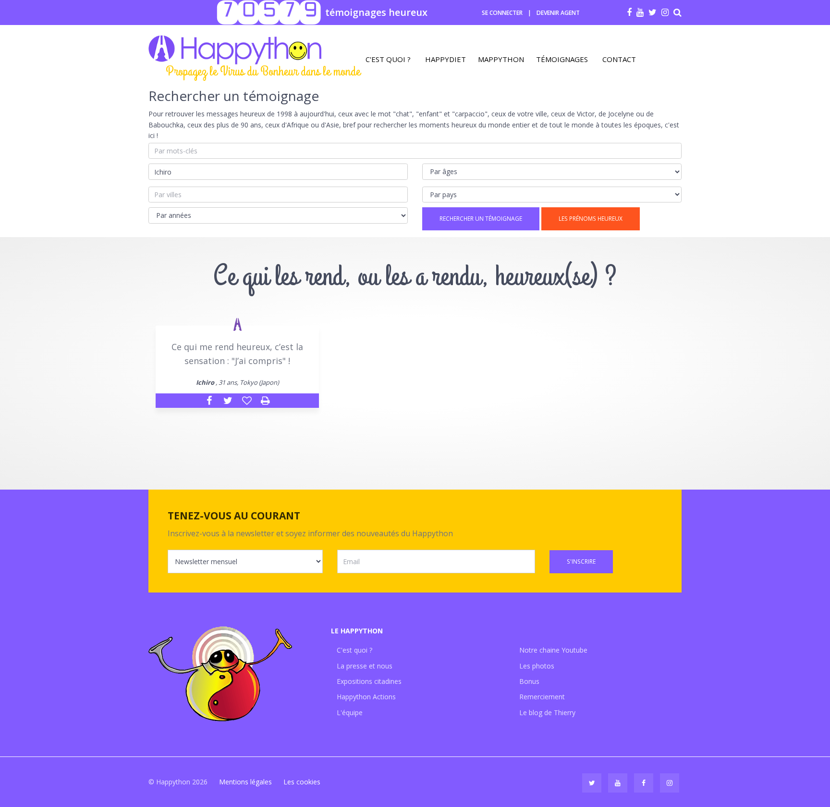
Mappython (501, 59)
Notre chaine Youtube (553, 650)
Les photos (536, 665)
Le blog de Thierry (547, 712)
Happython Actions (366, 696)
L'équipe (350, 712)
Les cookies (301, 781)
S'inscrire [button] (581, 561)
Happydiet (445, 59)
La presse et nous (364, 665)
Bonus (529, 681)
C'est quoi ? (388, 59)
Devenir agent (558, 13)
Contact (619, 59)
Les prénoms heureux (590, 218)
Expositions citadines (369, 681)
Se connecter (502, 13)
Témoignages (562, 59)
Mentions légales (245, 781)
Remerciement (542, 696)
